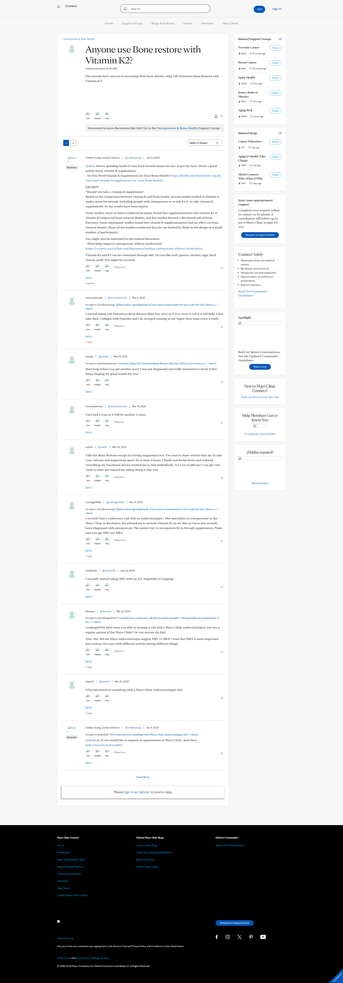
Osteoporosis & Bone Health (78, 39)
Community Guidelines (69, 873)
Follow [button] (275, 47)
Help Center (230, 23)
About (60, 845)
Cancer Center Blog (146, 845)
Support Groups (132, 23)
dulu (100, 68)
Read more (260, 366)
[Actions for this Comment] (221, 268)
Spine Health (246, 77)
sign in (129, 792)
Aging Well (245, 110)
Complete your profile (260, 434)
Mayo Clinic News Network (230, 845)
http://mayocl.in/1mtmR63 (104, 745)
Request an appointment (260, 234)
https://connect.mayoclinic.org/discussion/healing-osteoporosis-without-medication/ (144, 248)
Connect (71, 6)
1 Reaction (118, 326)
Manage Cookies (100, 958)
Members (207, 23)
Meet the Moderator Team (71, 859)
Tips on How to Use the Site (260, 397)
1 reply (89, 342)
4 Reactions (119, 540)
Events (187, 23)
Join (259, 9)
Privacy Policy (83, 958)
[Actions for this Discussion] (221, 116)
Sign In (276, 9)
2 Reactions (119, 752)
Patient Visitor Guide (147, 866)
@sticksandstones (117, 297)
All (280, 39)
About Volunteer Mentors (70, 866)
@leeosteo (105, 611)
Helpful (97, 118)
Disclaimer (62, 881)
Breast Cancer (247, 62)
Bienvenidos (260, 483)
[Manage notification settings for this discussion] (215, 116)
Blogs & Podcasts (163, 23)
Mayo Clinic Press (145, 859)
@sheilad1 (104, 681)
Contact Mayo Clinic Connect (72, 895)
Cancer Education (249, 141)
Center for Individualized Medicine (154, 852)
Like (88, 118)
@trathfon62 (109, 570)
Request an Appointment (234, 922)
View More (142, 777)
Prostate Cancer (248, 47)
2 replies (90, 283)
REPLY (89, 277)
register (144, 792)
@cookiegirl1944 (115, 502)
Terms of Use (64, 958)
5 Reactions (119, 267)
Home (109, 23)
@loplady (103, 356)
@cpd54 (102, 447)
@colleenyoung (133, 157)
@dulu (90, 166)
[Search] (124, 8)
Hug (107, 118)
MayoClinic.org (65, 938)
